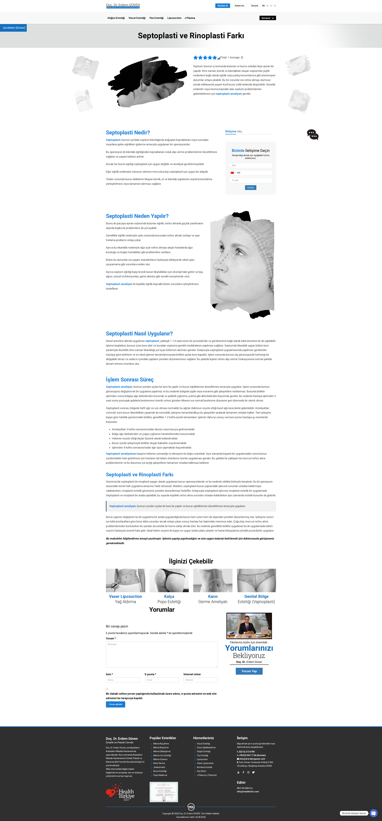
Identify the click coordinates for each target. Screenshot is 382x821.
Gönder (250, 187)
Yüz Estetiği (156, 17)
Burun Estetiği (160, 771)
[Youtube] (238, 772)
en (267, 5)
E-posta (150, 674)
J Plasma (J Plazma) (207, 775)
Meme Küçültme (161, 743)
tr (263, 5)
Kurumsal (266, 18)
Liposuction (174, 17)
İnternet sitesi (192, 674)
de (271, 5)
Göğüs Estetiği (116, 17)
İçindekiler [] (14, 27)
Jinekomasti (159, 767)
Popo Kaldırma (160, 775)
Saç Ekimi (201, 771)
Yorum (111, 638)
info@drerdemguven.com (252, 759)
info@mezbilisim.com (248, 791)
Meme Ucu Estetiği (162, 755)
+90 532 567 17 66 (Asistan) (252, 755)
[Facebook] (243, 772)
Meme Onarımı (160, 759)
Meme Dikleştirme (162, 751)
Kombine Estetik (204, 767)
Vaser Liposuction (205, 763)
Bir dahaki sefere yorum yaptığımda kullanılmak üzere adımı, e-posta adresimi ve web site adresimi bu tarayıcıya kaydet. (161, 696)
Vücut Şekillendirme (206, 747)
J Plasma (189, 17)
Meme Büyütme (161, 747)
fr (275, 5)
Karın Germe (159, 763)
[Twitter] (253, 772)
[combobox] (233, 172)
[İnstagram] (248, 772)
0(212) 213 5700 (247, 752)
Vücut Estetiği (137, 17)
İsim (109, 674)
